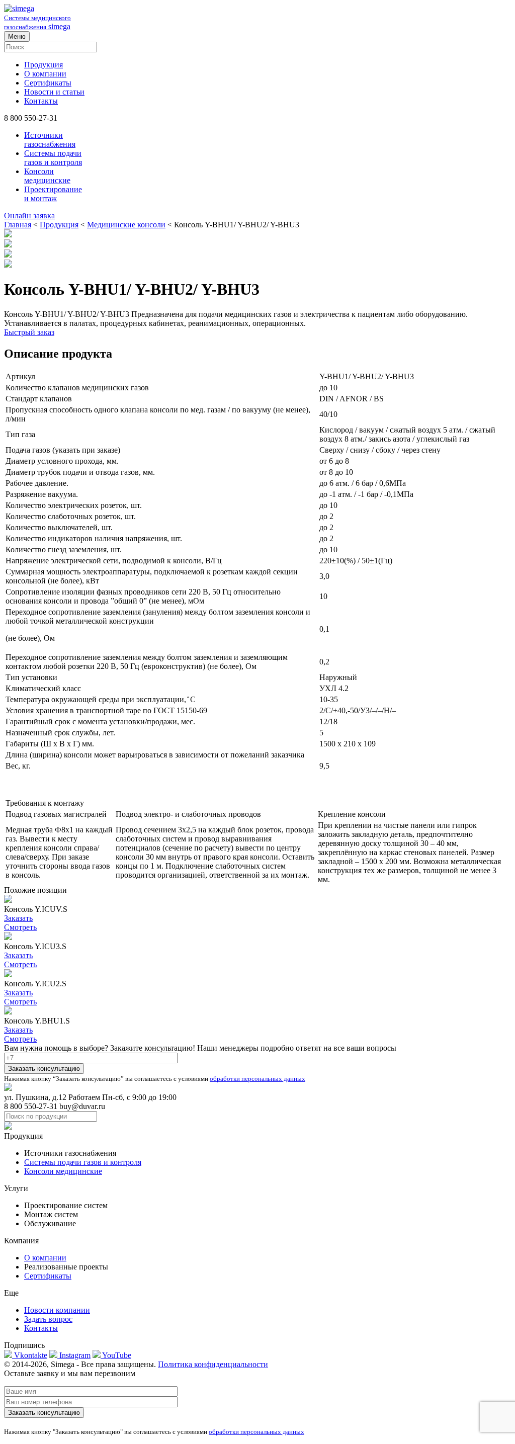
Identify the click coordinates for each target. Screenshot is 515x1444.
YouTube (116, 1355)
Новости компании (57, 1310)
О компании (45, 73)
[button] (257, 215)
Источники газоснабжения (49, 139)
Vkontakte (29, 1355)
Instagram (74, 1355)
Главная (17, 224)
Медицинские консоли (126, 224)
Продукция (43, 64)
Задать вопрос (48, 1319)
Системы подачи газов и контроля (53, 157)
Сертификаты (47, 82)
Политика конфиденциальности (213, 1364)
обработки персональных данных (257, 1078)
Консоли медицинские (47, 176)
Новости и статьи (54, 92)
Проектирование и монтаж (53, 194)
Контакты (41, 101)
